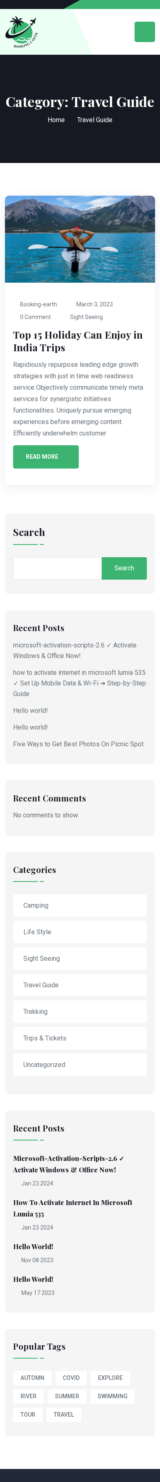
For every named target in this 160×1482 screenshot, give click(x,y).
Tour (28, 1414)
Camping (35, 905)
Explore (110, 1378)
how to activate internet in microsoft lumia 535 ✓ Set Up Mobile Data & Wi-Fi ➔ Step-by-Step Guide (79, 683)
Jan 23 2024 (36, 1183)
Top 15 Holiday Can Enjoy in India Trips (78, 341)
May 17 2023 (37, 1293)
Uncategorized (44, 1065)
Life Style (37, 932)
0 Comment (35, 317)
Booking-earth (38, 304)
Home (56, 120)
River (29, 1396)
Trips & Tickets (44, 1038)
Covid (71, 1378)
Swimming (113, 1396)
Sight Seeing (86, 317)
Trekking (35, 1012)
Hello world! (30, 710)
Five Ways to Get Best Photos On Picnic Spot (78, 744)
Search (29, 532)
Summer (67, 1396)
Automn (32, 1378)
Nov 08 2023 (36, 1260)
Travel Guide (41, 985)
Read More (42, 456)
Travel (64, 1414)
